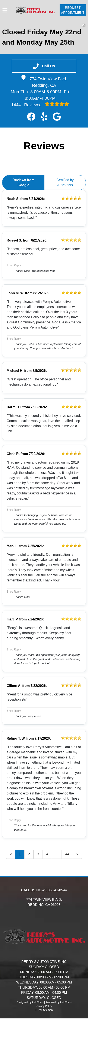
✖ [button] (83, 25)
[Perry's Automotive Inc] (35, 10)
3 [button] (38, 854)
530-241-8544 (56, 890)
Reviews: (27, 104)
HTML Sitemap (44, 1010)
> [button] (77, 854)
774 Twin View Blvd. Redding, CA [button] (48, 82)
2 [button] (29, 854)
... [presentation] (57, 854)
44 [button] (67, 854)
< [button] (11, 854)
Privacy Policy (44, 1006)
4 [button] (47, 854)
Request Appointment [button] (72, 10)
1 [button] (20, 854)
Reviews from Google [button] (23, 182)
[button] (31, 116)
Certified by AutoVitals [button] (65, 182)
